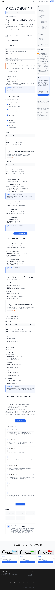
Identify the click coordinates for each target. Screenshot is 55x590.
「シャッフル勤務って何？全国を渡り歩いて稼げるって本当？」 (42, 8)
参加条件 (39, 16)
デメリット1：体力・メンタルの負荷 (42, 26)
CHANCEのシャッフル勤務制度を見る (20, 233)
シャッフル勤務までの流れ (41, 15)
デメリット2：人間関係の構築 (42, 27)
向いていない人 (40, 33)
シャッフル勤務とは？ (40, 10)
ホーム (33, 1)
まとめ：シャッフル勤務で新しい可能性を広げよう (42, 45)
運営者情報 (41, 1)
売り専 (7, 16)
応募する (52, 1)
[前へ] (1, 557)
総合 (9, 582)
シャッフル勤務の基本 (41, 11)
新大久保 (32, 582)
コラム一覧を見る (39, 118)
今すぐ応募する (9, 562)
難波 (22, 582)
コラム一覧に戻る (9, 538)
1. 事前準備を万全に (40, 39)
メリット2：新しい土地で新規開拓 (42, 21)
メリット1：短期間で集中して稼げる (42, 20)
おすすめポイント (46, 1)
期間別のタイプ (40, 35)
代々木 (36, 582)
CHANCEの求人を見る (20, 420)
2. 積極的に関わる (40, 40)
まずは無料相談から (20, 503)
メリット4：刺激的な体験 (41, 23)
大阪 (18, 582)
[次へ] (54, 557)
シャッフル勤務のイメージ (41, 12)
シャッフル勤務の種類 (40, 34)
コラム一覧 (36, 1)
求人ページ (41, 582)
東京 (26, 582)
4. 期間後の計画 (40, 43)
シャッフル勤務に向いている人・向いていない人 (42, 30)
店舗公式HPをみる (9, 560)
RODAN (46, 582)
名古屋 (14, 582)
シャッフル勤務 (11, 16)
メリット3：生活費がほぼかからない (42, 22)
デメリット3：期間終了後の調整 (42, 28)
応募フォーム (30, 576)
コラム (9, 5)
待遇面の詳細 (40, 17)
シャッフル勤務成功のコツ (41, 38)
